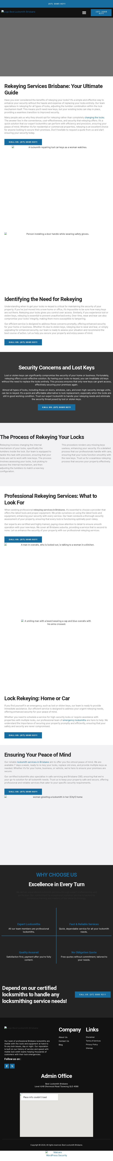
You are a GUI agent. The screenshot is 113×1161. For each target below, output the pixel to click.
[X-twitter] (12, 1066)
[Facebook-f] (6, 1066)
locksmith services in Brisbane (33, 762)
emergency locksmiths (74, 720)
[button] (84, 13)
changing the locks (94, 117)
